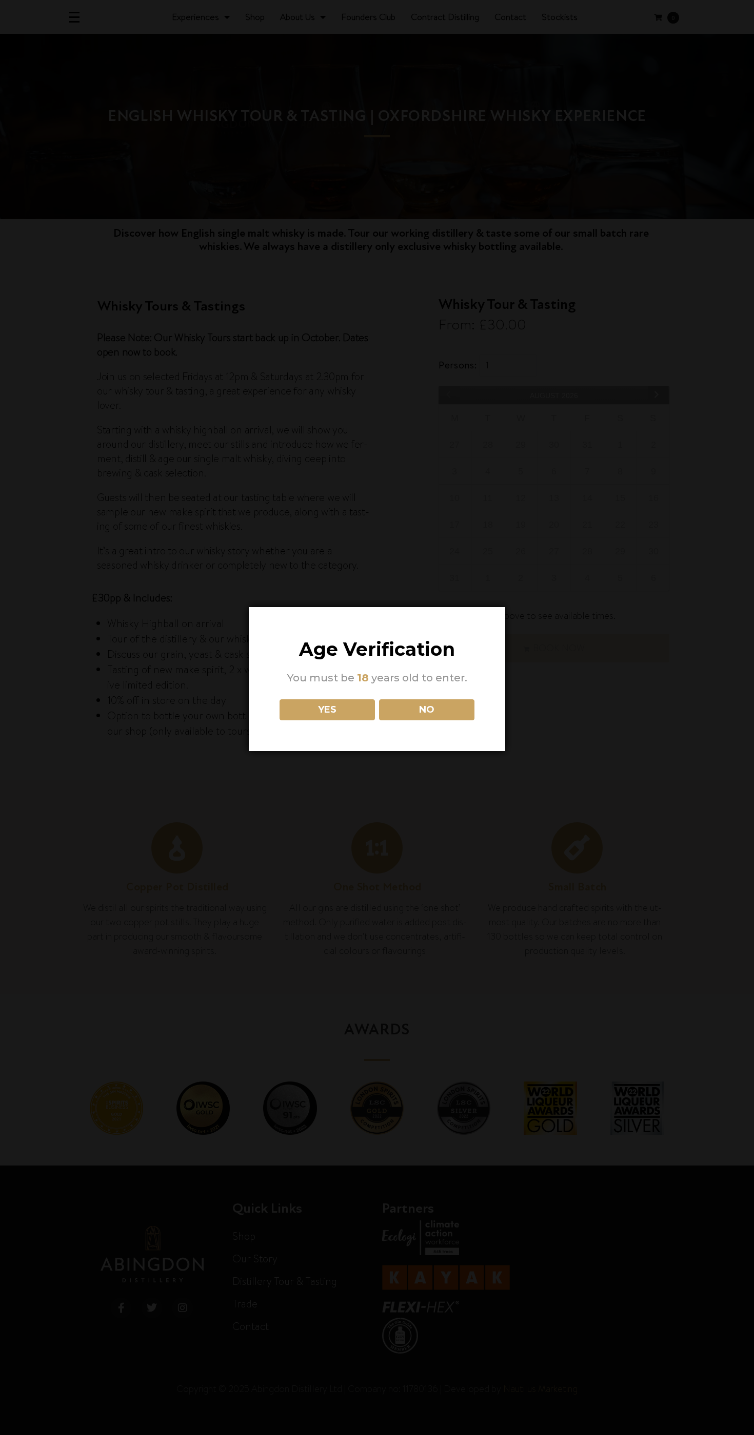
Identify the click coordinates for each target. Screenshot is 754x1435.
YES (327, 709)
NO (426, 709)
